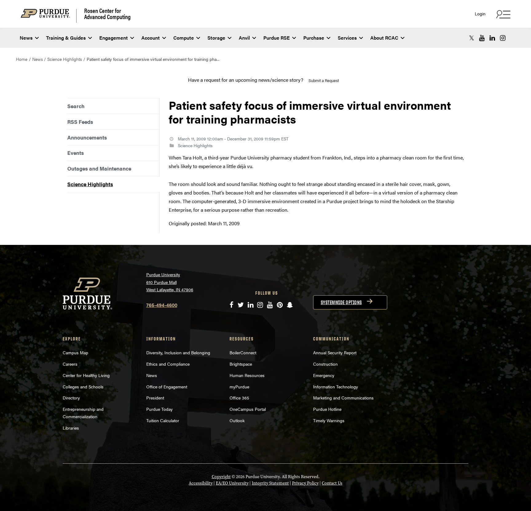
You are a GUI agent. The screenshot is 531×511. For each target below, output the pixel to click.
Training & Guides (66, 37)
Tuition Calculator (162, 420)
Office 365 (239, 398)
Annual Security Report (334, 352)
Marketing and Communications (343, 398)
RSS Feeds (80, 121)
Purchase (313, 37)
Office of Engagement (166, 386)
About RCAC (384, 37)
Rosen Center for (107, 13)
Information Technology (335, 386)
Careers (70, 364)
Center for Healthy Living (86, 375)
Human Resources (247, 375)
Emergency (323, 375)
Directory (71, 398)
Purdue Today (159, 409)
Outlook (237, 420)
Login (480, 14)
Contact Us (332, 483)
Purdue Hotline (327, 409)
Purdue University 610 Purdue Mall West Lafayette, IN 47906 (169, 282)
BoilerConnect (243, 352)
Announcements (87, 137)
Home (21, 59)
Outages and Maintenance (99, 168)
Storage (216, 37)
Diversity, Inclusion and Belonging (178, 352)
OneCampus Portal (248, 409)
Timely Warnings (328, 420)
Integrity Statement (270, 483)
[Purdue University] (49, 16)
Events (75, 152)
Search (76, 106)
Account (150, 37)
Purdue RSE (276, 37)
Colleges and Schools (83, 386)
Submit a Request (324, 80)
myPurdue (239, 386)
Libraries (71, 428)
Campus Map (75, 352)
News (26, 37)
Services (347, 37)
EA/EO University (232, 483)
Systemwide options (341, 302)
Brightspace (241, 364)
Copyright (221, 477)
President (155, 398)
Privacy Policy (305, 483)
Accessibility (201, 483)
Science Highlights (64, 59)
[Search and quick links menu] (502, 14)
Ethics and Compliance (168, 364)
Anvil (244, 37)
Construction (325, 364)
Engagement (113, 37)
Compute (183, 37)
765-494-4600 (161, 305)
